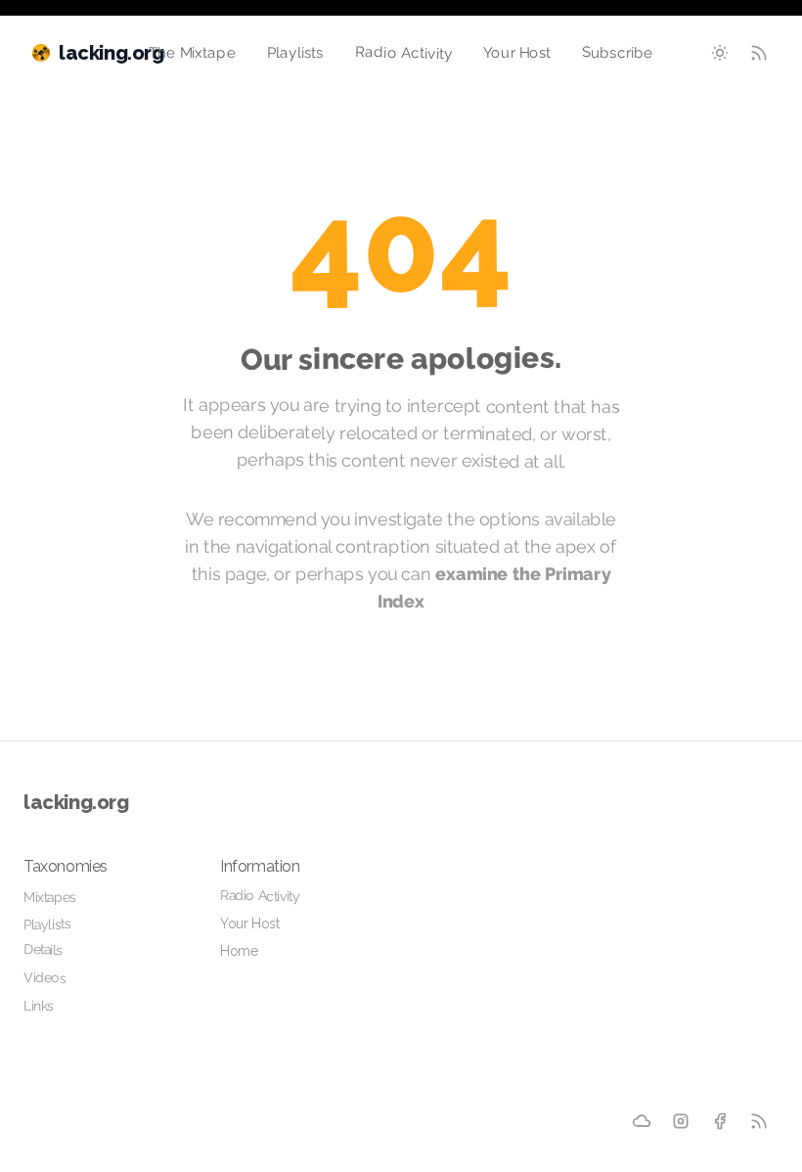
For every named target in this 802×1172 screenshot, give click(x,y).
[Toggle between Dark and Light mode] (719, 52)
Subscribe (617, 52)
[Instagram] (681, 1122)
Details (43, 949)
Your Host (517, 53)
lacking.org (76, 802)
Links (38, 1006)
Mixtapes (49, 896)
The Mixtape (192, 53)
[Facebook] (719, 1121)
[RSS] (759, 1122)
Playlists (295, 53)
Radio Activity (403, 53)
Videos (45, 977)
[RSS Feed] (759, 52)
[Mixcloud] (642, 1122)
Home (238, 951)
